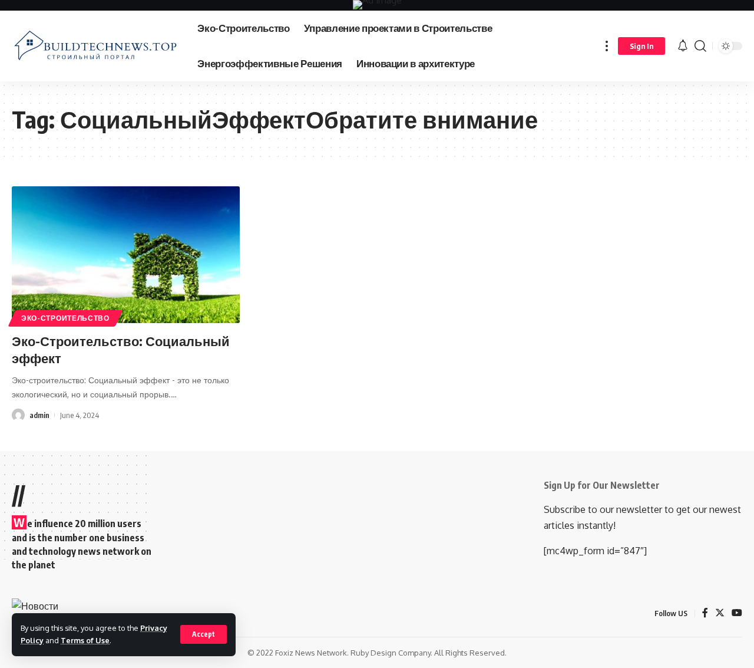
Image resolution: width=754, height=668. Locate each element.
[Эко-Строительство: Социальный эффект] (126, 254)
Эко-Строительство (65, 318)
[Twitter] (720, 613)
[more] (606, 46)
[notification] (683, 46)
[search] (700, 46)
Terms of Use (85, 640)
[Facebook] (705, 613)
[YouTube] (737, 613)
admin (39, 415)
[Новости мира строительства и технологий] (95, 46)
